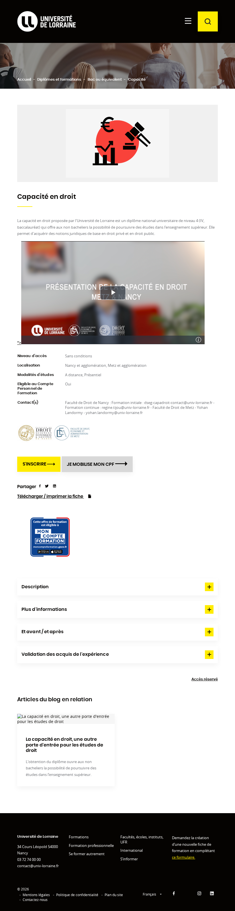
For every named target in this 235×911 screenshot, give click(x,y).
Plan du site (114, 894)
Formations (79, 836)
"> (19, 342)
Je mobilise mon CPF (91, 464)
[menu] (188, 21)
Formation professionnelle (91, 845)
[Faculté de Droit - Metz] (72, 432)
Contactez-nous (35, 899)
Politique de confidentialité (77, 894)
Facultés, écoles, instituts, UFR (141, 839)
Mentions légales (36, 894)
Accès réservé (204, 679)
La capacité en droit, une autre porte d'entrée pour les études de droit (64, 744)
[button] (117, 587)
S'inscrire (35, 464)
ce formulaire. (183, 857)
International (131, 850)
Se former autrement (87, 853)
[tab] (117, 586)
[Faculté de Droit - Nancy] (35, 432)
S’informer (129, 859)
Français (150, 894)
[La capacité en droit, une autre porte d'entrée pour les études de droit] (66, 719)
